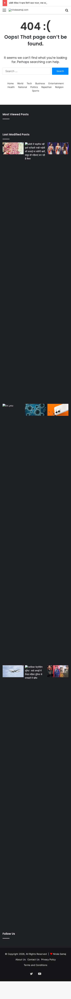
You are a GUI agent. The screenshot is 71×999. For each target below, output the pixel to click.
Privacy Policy (48, 959)
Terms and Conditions (35, 965)
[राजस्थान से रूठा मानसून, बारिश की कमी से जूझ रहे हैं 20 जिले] (13, 534)
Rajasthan (46, 87)
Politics (34, 87)
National (22, 87)
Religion (59, 87)
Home (10, 83)
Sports (35, 90)
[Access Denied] (57, 410)
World (20, 83)
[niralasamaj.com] (18, 10)
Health (11, 87)
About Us (21, 959)
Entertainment (56, 83)
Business (40, 83)
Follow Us (9, 934)
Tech (29, 83)
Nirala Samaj (59, 954)
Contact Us (33, 959)
